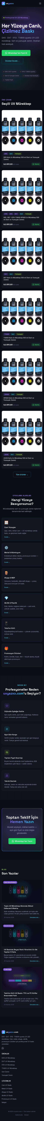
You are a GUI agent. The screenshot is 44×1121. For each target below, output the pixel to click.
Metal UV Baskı (7, 1088)
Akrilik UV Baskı (7, 1095)
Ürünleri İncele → (12, 61)
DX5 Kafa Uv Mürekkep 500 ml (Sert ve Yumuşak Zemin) (21, 158)
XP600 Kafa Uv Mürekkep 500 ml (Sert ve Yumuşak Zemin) (19, 399)
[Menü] (40, 3)
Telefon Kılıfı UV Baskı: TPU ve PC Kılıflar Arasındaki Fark (20, 994)
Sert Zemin (5, 1072)
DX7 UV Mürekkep (8, 1061)
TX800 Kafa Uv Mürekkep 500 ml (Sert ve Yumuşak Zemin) (19, 339)
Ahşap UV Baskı (7, 1092)
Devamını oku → (35, 917)
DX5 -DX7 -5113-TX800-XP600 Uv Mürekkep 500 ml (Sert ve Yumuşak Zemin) (21, 218)
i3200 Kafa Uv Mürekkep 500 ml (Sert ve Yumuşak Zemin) (19, 459)
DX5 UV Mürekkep (8, 1058)
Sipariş (37, 164)
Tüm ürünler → (22, 474)
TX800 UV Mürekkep (9, 1068)
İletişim (4, 1102)
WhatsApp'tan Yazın (23, 841)
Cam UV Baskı (7, 1085)
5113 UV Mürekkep (8, 1065)
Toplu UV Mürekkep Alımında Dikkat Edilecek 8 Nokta (18, 907)
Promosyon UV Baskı (9, 1099)
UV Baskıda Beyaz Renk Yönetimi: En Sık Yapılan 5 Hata (20, 950)
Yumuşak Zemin (7, 1075)
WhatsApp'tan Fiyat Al (17, 53)
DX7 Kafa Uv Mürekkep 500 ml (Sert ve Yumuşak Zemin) (21, 279)
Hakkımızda (19, 1115)
